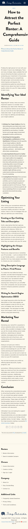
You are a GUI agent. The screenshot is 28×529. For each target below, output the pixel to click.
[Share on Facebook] (9, 427)
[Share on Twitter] (12, 427)
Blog (14, 8)
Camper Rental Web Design (7, 521)
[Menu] (24, 3)
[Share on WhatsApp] (7, 427)
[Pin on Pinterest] (18, 427)
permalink (24, 432)
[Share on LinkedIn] (21, 427)
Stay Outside (20, 45)
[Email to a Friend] (15, 427)
